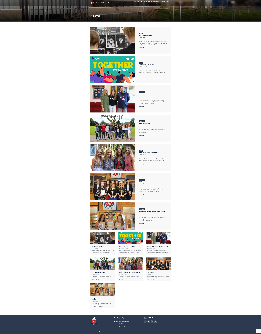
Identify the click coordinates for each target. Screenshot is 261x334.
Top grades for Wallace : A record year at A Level (152, 211)
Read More (141, 47)
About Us (141, 3)
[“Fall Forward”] (112, 186)
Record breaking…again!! (145, 123)
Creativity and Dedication (145, 35)
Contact (133, 3)
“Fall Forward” (142, 182)
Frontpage (142, 92)
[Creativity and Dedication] (112, 40)
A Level (95, 15)
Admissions (149, 3)
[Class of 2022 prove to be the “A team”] (112, 98)
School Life (157, 3)
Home (128, 3)
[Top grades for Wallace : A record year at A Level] (112, 216)
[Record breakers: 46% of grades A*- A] (112, 157)
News (141, 33)
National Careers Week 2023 (146, 64)
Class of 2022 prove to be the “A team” (149, 94)
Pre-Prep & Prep (167, 3)
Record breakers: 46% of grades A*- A (149, 152)
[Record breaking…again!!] (112, 128)
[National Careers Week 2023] (112, 69)
